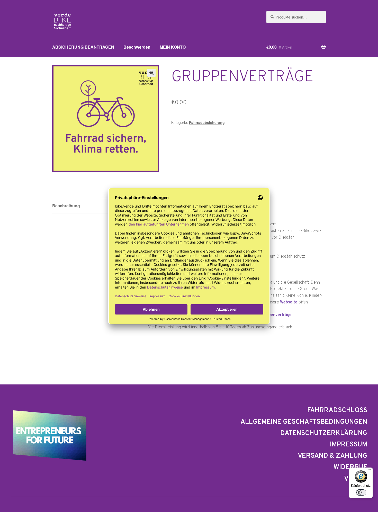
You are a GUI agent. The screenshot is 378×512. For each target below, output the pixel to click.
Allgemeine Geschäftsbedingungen (303, 422)
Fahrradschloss (337, 410)
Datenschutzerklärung (323, 433)
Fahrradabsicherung (207, 122)
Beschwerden (136, 47)
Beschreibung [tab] (66, 206)
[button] (151, 73)
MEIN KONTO (173, 47)
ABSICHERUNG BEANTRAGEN (83, 47)
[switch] (361, 492)
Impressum (348, 445)
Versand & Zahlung (332, 456)
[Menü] (370, 471)
